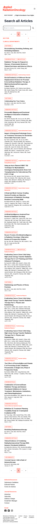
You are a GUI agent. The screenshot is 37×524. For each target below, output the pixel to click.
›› (25, 34)
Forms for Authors (10, 487)
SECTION (16, 38)
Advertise (7, 494)
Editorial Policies (9, 484)
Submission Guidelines (11, 482)
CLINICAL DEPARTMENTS (16, 41)
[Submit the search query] (33, 28)
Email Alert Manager (10, 501)
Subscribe (7, 496)
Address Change (9, 498)
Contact (7, 503)
